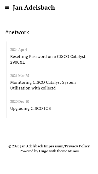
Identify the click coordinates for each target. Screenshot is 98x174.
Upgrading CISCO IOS (30, 108)
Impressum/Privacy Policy (67, 146)
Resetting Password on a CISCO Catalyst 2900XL (47, 59)
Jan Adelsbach (34, 7)
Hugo (43, 151)
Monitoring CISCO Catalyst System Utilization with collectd (43, 85)
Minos (73, 151)
